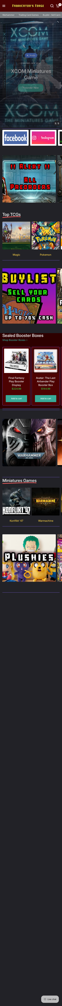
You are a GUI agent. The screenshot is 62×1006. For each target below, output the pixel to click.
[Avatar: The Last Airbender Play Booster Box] (45, 361)
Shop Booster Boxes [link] (13, 340)
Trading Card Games (29, 15)
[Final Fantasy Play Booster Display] (16, 361)
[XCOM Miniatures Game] (31, 72)
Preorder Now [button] (31, 87)
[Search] (52, 6)
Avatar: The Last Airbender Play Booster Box (45, 381)
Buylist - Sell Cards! (52, 15)
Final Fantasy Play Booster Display (16, 381)
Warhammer (8, 15)
